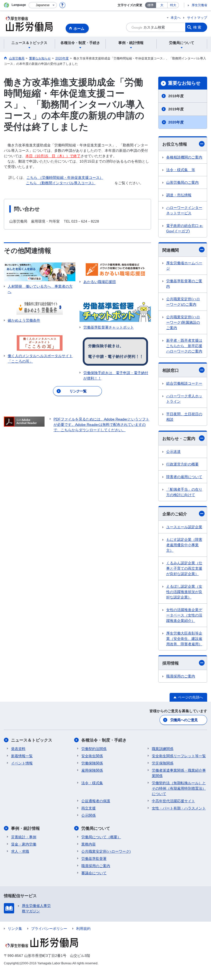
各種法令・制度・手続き (104, 740)
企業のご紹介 (174, 514)
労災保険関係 (162, 763)
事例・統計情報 (25, 828)
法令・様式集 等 (180, 170)
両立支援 (88, 808)
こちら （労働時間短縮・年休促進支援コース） (65, 177)
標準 (150, 5)
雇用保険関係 (92, 770)
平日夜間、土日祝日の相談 (184, 416)
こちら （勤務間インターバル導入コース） (60, 183)
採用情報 (170, 663)
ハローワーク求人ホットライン (184, 398)
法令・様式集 (92, 783)
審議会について (94, 873)
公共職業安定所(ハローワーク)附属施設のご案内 (183, 322)
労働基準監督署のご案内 (184, 283)
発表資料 (18, 749)
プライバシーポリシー (49, 929)
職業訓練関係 (162, 749)
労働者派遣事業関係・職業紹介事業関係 (179, 773)
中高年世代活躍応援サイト (173, 801)
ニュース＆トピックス (31, 740)
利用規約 (83, 929)
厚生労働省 (199, 5)
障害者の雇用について (184, 477)
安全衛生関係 (92, 756)
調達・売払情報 (178, 195)
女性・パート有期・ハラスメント (179, 808)
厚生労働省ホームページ (184, 265)
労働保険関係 (92, 763)
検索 (197, 27)
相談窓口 (170, 370)
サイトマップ (197, 17)
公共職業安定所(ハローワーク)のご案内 (183, 301)
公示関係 (88, 815)
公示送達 (173, 451)
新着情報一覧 (22, 756)
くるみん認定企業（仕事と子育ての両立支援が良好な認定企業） (184, 568)
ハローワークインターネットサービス (184, 210)
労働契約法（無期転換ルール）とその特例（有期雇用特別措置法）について (179, 788)
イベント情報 (22, 763)
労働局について (95, 828)
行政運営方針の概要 (182, 464)
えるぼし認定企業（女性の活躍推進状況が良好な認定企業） (184, 591)
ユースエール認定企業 (184, 527)
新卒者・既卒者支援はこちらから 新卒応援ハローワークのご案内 (184, 345)
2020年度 (176, 122)
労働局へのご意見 (184, 720)
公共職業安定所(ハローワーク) (106, 851)
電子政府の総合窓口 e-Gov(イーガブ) (184, 228)
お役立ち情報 (174, 144)
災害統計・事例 (23, 837)
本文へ (176, 17)
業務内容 (88, 844)
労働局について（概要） (101, 837)
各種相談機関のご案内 (184, 157)
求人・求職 (20, 851)
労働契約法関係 (94, 749)
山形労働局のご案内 (182, 182)
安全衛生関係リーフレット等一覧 (179, 756)
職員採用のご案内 (180, 676)
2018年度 (176, 96)
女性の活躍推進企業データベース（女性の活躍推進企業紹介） (184, 615)
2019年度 (176, 109)
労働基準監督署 (94, 859)
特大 (173, 5)
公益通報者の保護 (95, 801)
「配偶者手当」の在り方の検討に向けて (184, 492)
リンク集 (15, 929)
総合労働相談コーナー (184, 383)
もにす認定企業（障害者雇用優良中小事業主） (184, 544)
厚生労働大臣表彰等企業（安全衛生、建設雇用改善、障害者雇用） (184, 638)
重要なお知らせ (184, 83)
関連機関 (170, 250)
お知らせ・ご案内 (178, 438)
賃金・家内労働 (23, 844)
